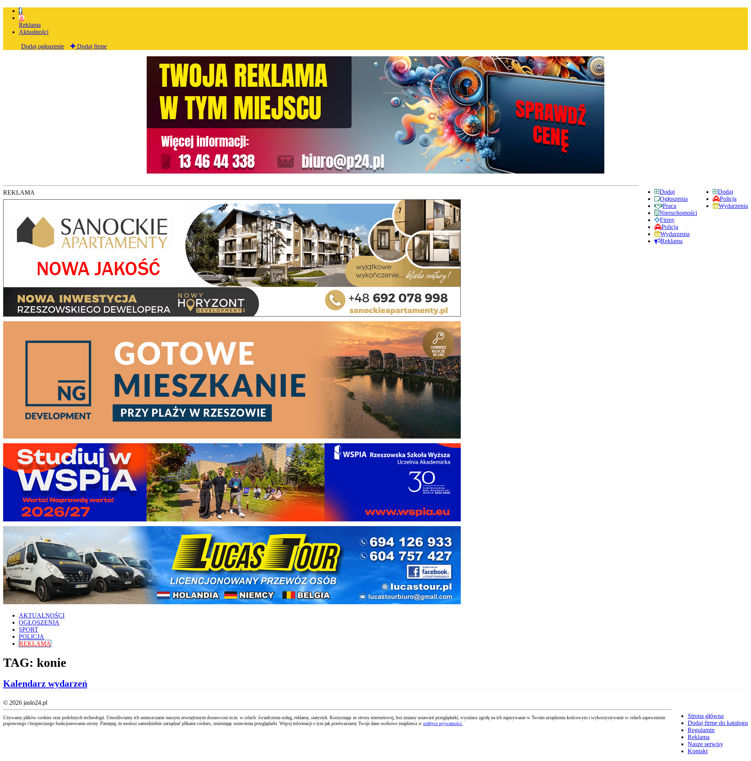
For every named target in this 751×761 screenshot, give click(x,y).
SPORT (28, 629)
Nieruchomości (678, 212)
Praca (669, 205)
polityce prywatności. (443, 723)
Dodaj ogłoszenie (42, 46)
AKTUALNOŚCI (42, 615)
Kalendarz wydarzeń (45, 684)
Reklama (30, 24)
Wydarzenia (733, 205)
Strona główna (706, 716)
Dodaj (725, 191)
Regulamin (701, 730)
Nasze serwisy (705, 744)
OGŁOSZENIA (39, 622)
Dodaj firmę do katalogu (718, 723)
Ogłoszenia (674, 198)
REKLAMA (35, 643)
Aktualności (34, 32)
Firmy (667, 220)
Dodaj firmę (91, 46)
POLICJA (31, 636)
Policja (728, 198)
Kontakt (698, 751)
